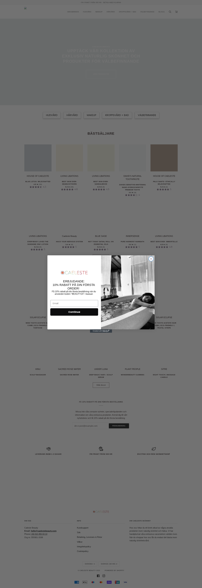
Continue (74, 312)
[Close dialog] (151, 258)
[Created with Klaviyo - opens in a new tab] (101, 331)
